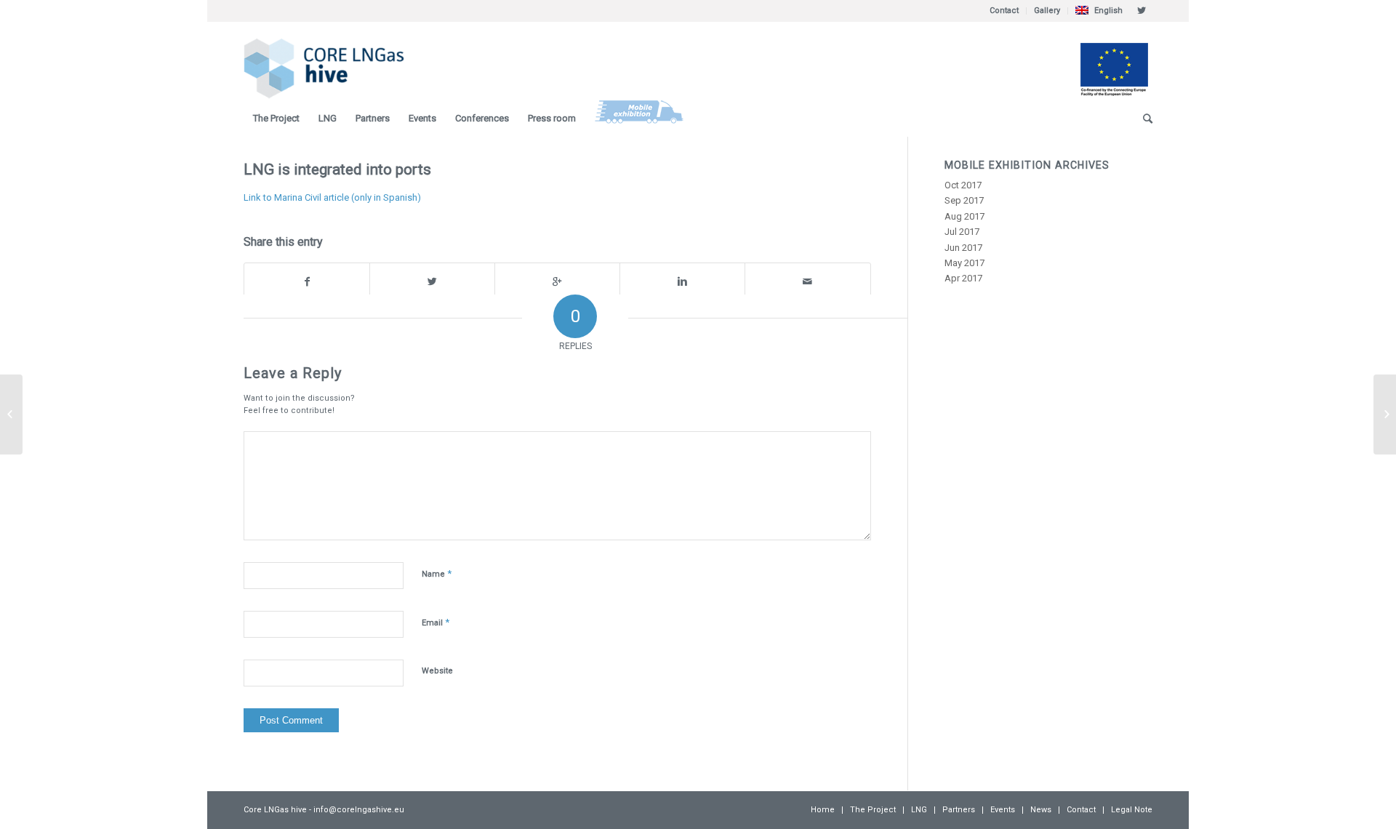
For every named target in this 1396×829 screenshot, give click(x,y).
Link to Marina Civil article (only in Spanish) (332, 197)
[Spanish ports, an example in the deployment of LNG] (11, 414)
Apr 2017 (963, 278)
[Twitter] (1141, 11)
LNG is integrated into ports (337, 169)
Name (437, 573)
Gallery (1047, 10)
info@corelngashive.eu (358, 809)
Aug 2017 (964, 216)
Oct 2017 (963, 185)
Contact (1004, 10)
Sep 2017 (964, 200)
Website (437, 671)
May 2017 (964, 262)
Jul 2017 (961, 231)
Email (435, 622)
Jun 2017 (963, 247)
